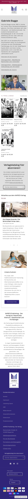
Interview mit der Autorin (9, 56)
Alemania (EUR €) (13, 474)
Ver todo (3, 198)
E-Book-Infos (7, 448)
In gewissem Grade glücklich (5, 150)
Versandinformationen (9, 414)
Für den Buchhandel (9, 438)
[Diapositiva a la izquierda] (10, 245)
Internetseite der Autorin (9, 69)
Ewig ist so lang (18, 119)
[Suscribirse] (23, 187)
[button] (2, 9)
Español (13, 482)
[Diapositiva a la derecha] (17, 245)
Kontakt (5, 396)
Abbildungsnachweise (9, 435)
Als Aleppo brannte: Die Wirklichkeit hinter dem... (12, 220)
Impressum (6, 400)
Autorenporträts (12, 302)
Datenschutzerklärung (16, 182)
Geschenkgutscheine (9, 445)
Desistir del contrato (20, 497)
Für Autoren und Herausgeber (12, 442)
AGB (4, 407)
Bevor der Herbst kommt (7, 119)
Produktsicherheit (8, 421)
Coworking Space (8, 403)
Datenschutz (6, 417)
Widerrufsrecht (7, 410)
